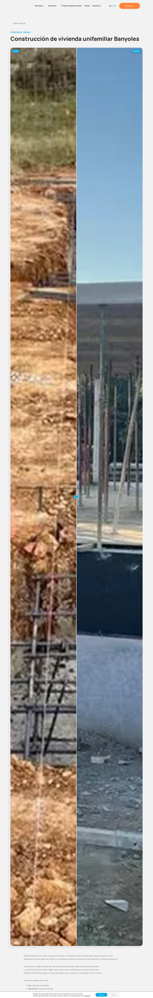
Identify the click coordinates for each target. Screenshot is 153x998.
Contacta (128, 6)
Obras (87, 5)
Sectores (52, 5)
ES (115, 6)
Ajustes (113, 995)
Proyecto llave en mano (71, 5)
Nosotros (97, 5)
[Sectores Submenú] (58, 6)
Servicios (39, 5)
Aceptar (101, 995)
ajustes (87, 996)
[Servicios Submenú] (45, 6)
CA (110, 6)
